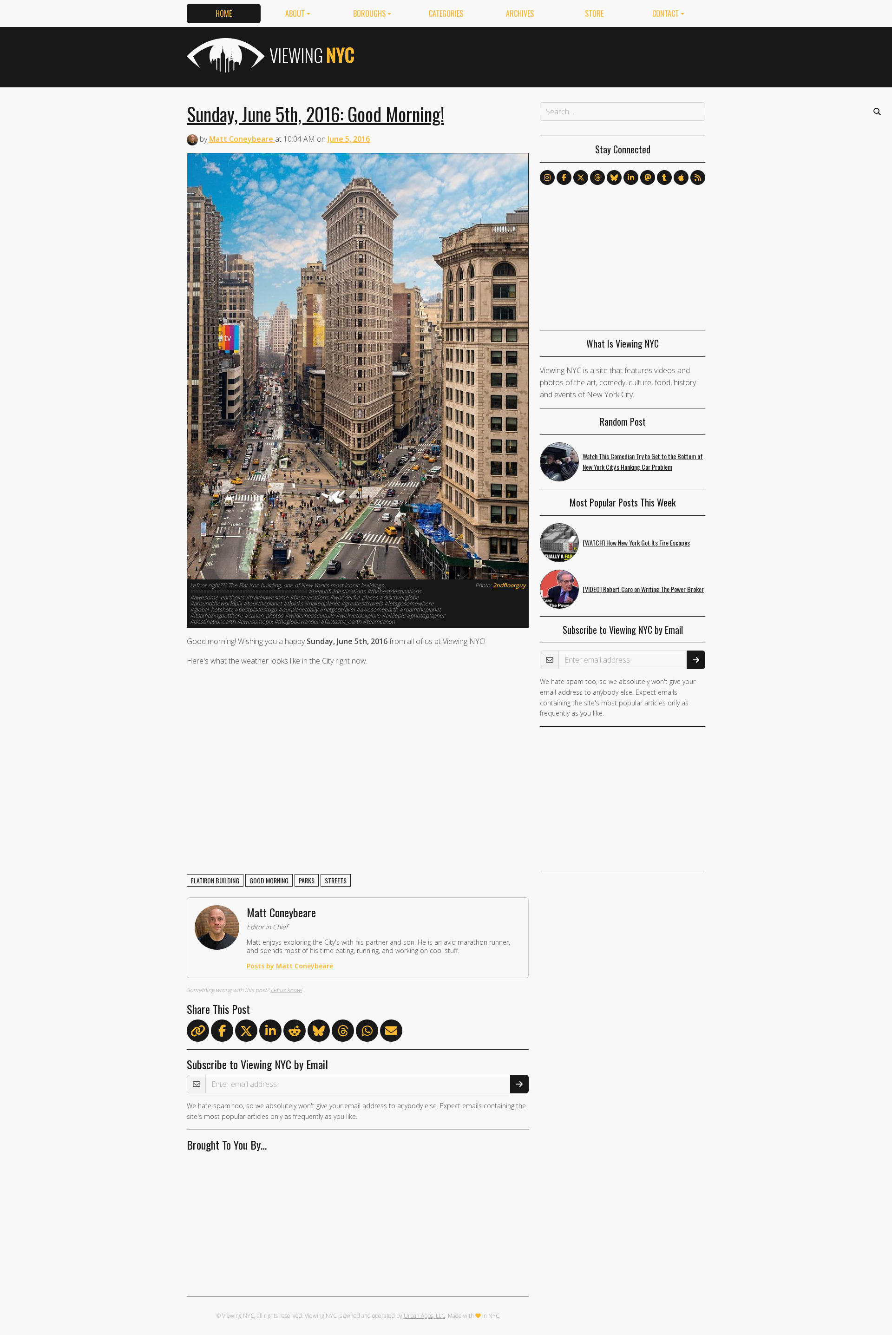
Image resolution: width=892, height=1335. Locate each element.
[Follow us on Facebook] (564, 177)
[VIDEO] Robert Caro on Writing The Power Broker (643, 589)
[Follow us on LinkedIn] (630, 177)
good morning (269, 880)
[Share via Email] (391, 1032)
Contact (665, 13)
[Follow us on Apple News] (681, 177)
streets (336, 880)
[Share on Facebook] (222, 1032)
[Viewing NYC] (269, 55)
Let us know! (286, 990)
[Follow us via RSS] (697, 177)
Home (224, 13)
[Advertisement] (536, 55)
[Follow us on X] (580, 177)
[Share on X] (246, 1032)
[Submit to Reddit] (294, 1032)
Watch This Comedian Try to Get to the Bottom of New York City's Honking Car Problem (643, 461)
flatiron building (215, 880)
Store (594, 13)
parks (307, 880)
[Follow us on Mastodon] (647, 177)
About (295, 13)
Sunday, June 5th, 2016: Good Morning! (315, 114)
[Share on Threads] (343, 1032)
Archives (520, 13)
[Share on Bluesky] (319, 1032)
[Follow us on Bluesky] (614, 177)
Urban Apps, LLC (424, 1316)
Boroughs (369, 13)
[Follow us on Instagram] (547, 177)
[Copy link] (198, 1030)
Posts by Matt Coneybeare (290, 965)
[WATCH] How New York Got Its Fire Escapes (636, 542)
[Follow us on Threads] (597, 177)
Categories (446, 13)
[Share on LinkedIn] (270, 1032)
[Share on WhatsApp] (367, 1032)
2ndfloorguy (509, 585)
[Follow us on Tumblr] (664, 177)
